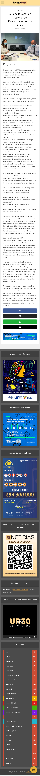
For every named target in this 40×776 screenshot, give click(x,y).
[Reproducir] (6, 638)
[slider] (18, 638)
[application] (20, 623)
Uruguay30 (29, 773)
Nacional (20, 10)
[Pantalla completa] (34, 638)
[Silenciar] (30, 638)
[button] (20, 623)
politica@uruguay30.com (20, 591)
